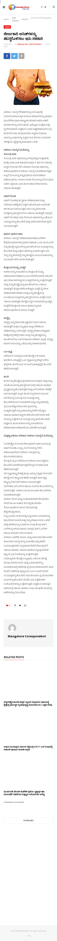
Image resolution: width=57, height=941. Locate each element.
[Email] (25, 605)
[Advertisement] (28, 869)
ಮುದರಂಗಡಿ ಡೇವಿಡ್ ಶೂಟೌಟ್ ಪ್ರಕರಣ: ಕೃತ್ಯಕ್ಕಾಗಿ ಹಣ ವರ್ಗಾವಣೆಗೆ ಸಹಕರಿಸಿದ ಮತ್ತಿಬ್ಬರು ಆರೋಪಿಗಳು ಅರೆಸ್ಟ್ (24, 793)
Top (29, 936)
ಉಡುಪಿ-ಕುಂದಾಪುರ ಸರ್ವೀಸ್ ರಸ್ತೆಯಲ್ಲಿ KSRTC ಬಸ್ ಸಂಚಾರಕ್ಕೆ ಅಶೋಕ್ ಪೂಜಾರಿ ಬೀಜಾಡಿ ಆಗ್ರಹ (28, 748)
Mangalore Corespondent (30, 44)
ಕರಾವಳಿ (7, 27)
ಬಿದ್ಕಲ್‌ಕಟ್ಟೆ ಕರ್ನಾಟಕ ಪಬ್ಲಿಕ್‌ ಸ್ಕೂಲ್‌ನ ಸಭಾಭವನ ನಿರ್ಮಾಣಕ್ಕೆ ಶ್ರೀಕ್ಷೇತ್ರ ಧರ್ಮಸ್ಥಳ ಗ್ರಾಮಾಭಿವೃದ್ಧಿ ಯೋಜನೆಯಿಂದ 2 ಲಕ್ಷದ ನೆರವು (28, 703)
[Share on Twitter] (14, 56)
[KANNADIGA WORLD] (18, 7)
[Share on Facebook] (7, 56)
